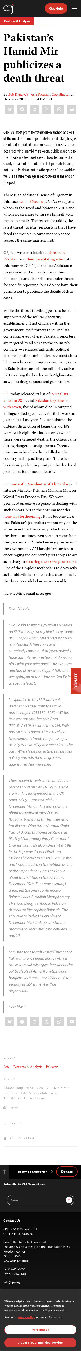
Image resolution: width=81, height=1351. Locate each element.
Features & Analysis (17, 21)
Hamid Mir (60, 1088)
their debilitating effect (46, 259)
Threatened (11, 1099)
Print (13, 1108)
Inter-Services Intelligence (40, 1093)
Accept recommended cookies (40, 1342)
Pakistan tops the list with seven (36, 404)
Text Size (16, 1123)
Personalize (40, 1329)
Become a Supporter (32, 1172)
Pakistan (52, 1067)
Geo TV (43, 1088)
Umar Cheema (31, 202)
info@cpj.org (11, 1282)
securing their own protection (51, 562)
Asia (6, 1067)
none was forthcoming (22, 516)
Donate (67, 1171)
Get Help (56, 8)
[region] (40, 1320)
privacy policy (26, 1317)
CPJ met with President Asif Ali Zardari (36, 484)
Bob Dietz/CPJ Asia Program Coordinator (39, 95)
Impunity (10, 1093)
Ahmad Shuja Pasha (18, 1088)
